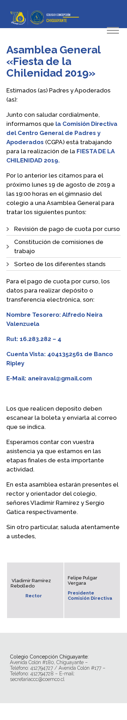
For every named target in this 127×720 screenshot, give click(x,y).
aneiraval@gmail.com (60, 378)
